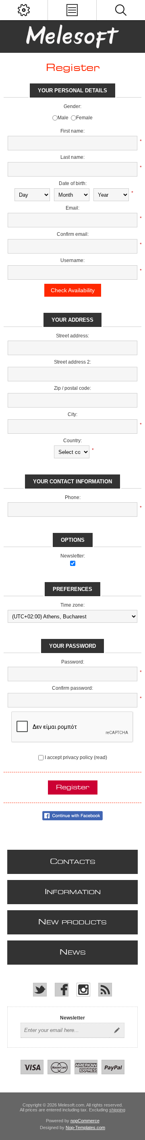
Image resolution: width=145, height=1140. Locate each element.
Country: (72, 440)
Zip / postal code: (72, 388)
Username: (72, 260)
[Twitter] (39, 989)
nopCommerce (84, 1120)
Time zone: (72, 605)
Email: (72, 208)
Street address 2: (72, 362)
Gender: (72, 106)
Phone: (73, 497)
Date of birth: (73, 183)
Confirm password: (72, 688)
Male (63, 118)
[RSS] (105, 989)
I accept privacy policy (69, 757)
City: (72, 414)
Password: (72, 662)
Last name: (72, 157)
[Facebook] (61, 989)
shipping (117, 1109)
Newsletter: (72, 556)
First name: (72, 131)
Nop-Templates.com (85, 1127)
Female (84, 118)
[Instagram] (83, 989)
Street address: (72, 336)
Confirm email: (73, 234)
